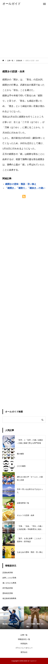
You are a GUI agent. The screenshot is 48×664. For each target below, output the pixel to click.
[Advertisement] (24, 33)
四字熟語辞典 (7, 588)
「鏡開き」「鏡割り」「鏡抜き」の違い (25, 188)
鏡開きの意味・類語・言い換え (20, 184)
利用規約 (24, 644)
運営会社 (24, 652)
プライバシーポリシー (24, 648)
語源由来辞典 (7, 573)
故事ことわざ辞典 (9, 578)
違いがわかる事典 (9, 583)
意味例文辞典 (7, 593)
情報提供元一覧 (24, 639)
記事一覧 (24, 635)
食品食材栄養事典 (9, 598)
